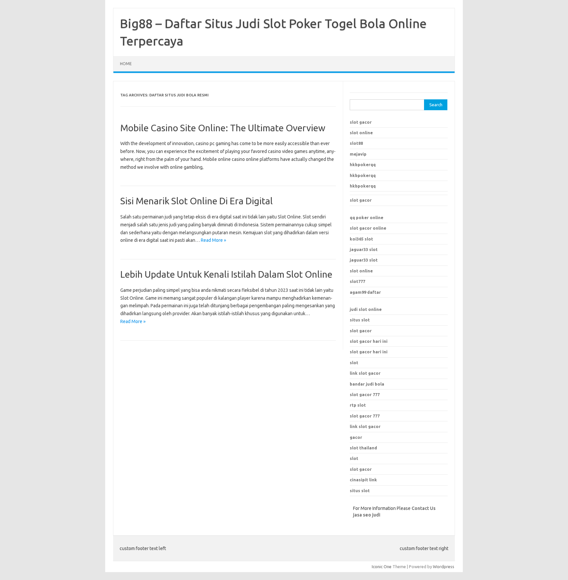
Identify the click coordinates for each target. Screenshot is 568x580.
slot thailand (363, 447)
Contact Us (424, 508)
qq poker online (366, 217)
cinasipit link (363, 479)
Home (126, 64)
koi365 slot (361, 239)
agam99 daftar (365, 292)
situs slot (360, 319)
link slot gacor (365, 426)
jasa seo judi (366, 514)
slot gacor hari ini (369, 341)
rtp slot (358, 405)
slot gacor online (368, 228)
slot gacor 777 (365, 416)
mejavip (358, 154)
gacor (356, 437)
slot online (361, 132)
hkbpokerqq (363, 164)
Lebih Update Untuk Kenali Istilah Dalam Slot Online (226, 274)
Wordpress (443, 566)
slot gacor (361, 122)
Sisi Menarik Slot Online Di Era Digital (196, 201)
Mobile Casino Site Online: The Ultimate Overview (222, 128)
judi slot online (366, 309)
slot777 (357, 281)
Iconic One (381, 566)
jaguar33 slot (364, 249)
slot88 (356, 143)
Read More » (213, 240)
